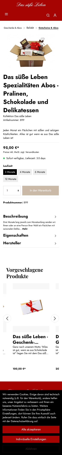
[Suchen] (48, 15)
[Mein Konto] (55, 15)
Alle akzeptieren (31, 429)
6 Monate (40, 172)
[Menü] (6, 14)
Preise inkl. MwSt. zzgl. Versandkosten (21, 152)
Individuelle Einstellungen (31, 439)
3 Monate (10, 172)
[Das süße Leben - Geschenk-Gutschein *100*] (31, 307)
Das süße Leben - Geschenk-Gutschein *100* (30, 339)
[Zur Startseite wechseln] (31, 4)
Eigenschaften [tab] (15, 235)
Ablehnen (31, 449)
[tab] (30, 221)
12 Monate (10, 179)
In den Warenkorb (40, 190)
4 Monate (25, 172)
